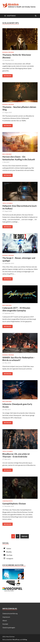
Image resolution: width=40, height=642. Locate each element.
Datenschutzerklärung (10, 613)
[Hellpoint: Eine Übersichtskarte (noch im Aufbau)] (20, 192)
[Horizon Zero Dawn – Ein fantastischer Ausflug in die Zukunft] (20, 142)
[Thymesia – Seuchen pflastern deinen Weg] (20, 93)
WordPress (16, 639)
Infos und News (6, 154)
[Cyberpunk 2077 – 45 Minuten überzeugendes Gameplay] (20, 295)
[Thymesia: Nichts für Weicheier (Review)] (20, 40)
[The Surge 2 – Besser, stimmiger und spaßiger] (20, 244)
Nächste (24, 536)
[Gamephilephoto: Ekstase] (20, 488)
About (5, 620)
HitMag (24, 639)
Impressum (6, 617)
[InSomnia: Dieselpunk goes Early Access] (20, 390)
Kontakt (5, 624)
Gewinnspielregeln (9, 627)
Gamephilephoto (7, 501)
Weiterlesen (6, 75)
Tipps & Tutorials (7, 203)
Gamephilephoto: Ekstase (14, 503)
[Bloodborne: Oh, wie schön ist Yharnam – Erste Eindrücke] (20, 440)
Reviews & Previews (8, 52)
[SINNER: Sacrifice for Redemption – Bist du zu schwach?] (20, 343)
